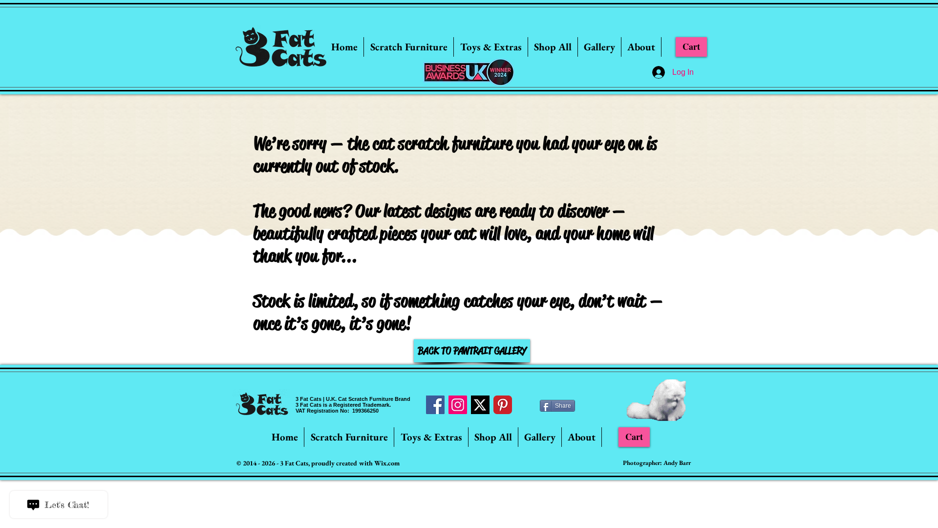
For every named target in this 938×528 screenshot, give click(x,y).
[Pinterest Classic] (502, 405)
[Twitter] (480, 405)
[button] (408, 47)
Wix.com (387, 463)
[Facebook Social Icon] (435, 405)
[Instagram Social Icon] (457, 405)
